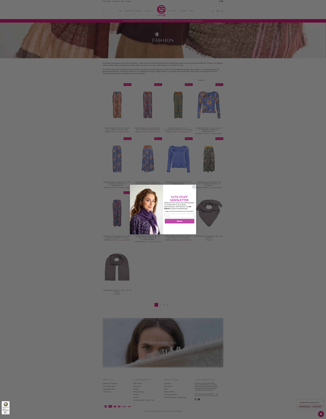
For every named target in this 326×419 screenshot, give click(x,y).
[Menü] (9, 402)
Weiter (180, 221)
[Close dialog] (193, 186)
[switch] (5, 413)
